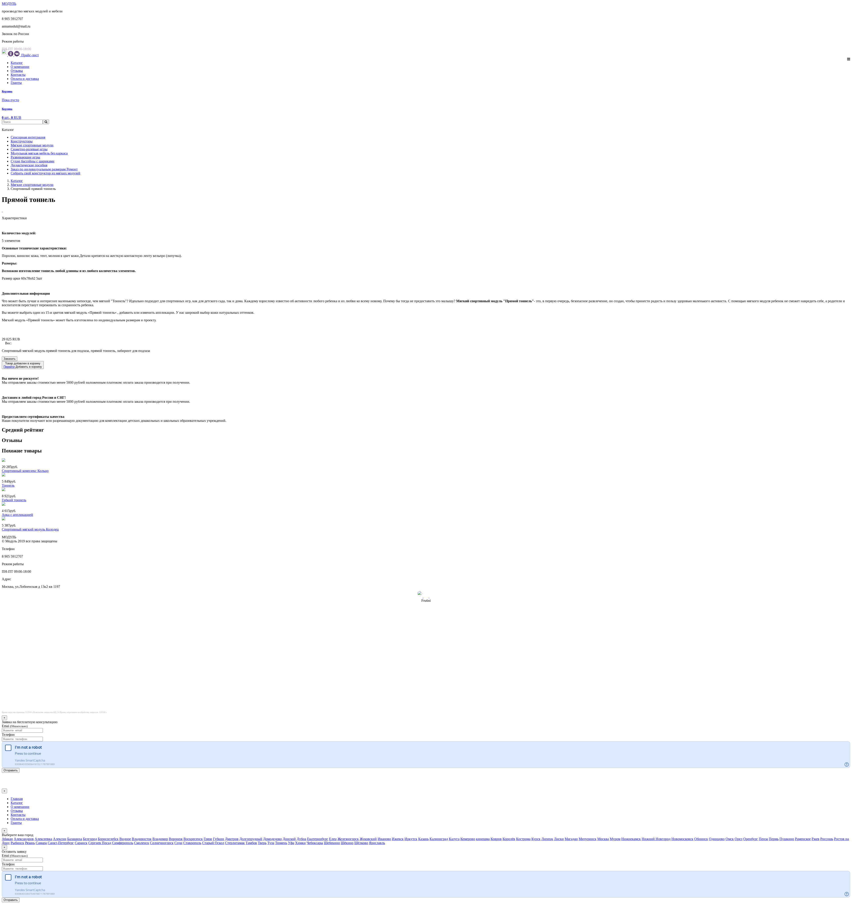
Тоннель (8, 485)
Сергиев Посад (99, 843)
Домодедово (272, 839)
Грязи (208, 839)
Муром (615, 839)
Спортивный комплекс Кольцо (25, 471)
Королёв (509, 839)
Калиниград (439, 839)
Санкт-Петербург (61, 843)
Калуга (454, 839)
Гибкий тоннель (14, 500)
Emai (15, 726)
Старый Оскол (213, 843)
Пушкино (786, 839)
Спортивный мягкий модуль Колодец (30, 529)
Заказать (10, 358)
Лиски (559, 839)
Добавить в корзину (23, 365)
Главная (17, 799)
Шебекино (332, 843)
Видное (125, 839)
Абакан (7, 839)
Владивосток (142, 839)
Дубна (301, 839)
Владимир (160, 839)
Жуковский (368, 839)
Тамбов (251, 843)
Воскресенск (193, 839)
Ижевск (398, 839)
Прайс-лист (29, 55)
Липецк (547, 839)
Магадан (571, 839)
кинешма (483, 839)
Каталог (17, 63)
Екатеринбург (317, 839)
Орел (738, 839)
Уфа (291, 843)
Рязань (30, 843)
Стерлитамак (235, 843)
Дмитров (232, 839)
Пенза (763, 839)
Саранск (81, 843)
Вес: (8, 343)
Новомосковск (682, 839)
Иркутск (410, 839)
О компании (20, 67)
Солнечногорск (162, 843)
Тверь (262, 843)
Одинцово (717, 839)
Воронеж (176, 839)
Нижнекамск (631, 839)
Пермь (774, 839)
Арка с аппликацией (17, 515)
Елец (333, 839)
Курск (535, 839)
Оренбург (750, 839)
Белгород (90, 839)
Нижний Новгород (656, 839)
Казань (423, 839)
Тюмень (281, 843)
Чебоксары (315, 843)
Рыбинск (17, 843)
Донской (289, 839)
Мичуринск (587, 839)
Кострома (523, 839)
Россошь (826, 839)
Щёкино (347, 843)
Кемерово (467, 839)
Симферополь (122, 843)
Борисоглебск (108, 839)
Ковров (496, 839)
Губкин (218, 839)
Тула (270, 843)
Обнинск (701, 839)
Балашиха (74, 839)
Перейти (9, 366)
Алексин (59, 839)
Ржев (815, 839)
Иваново (384, 839)
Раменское (803, 839)
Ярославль (377, 843)
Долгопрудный (250, 839)
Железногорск (348, 839)
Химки (300, 843)
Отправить (11, 770)
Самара (41, 843)
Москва (603, 839)
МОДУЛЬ (9, 4)
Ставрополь (192, 843)
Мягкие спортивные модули (32, 185)
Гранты (16, 83)
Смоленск (141, 843)
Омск (730, 839)
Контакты (18, 75)
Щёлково (361, 843)
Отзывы (17, 71)
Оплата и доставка (25, 79)
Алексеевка (43, 839)
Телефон (8, 734)
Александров (24, 839)
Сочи (178, 843)
